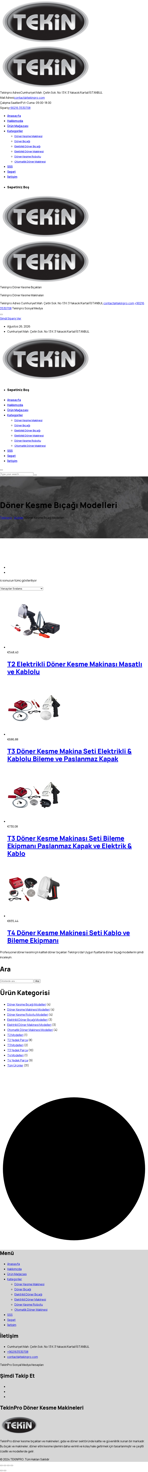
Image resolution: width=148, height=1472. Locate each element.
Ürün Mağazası (17, 126)
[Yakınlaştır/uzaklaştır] (1, 1465)
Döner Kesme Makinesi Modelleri (28, 1010)
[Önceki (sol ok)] (1, 1470)
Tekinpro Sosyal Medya (27, 308)
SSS (10, 167)
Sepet (11, 172)
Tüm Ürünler (15, 1065)
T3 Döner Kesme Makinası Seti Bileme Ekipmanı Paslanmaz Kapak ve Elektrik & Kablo (69, 846)
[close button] (1, 469)
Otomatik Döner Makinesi (30, 161)
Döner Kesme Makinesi (28, 136)
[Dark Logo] (45, 42)
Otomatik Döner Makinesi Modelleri (30, 1030)
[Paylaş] (8, 1465)
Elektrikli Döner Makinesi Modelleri (29, 1025)
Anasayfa (14, 116)
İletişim (12, 177)
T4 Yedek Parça (17, 1060)
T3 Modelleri (15, 1045)
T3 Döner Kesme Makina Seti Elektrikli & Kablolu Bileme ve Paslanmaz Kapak (69, 755)
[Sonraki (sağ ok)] (4, 1470)
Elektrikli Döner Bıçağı (27, 146)
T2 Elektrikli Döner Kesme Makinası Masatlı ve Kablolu (74, 668)
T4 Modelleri (15, 1055)
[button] (1, 314)
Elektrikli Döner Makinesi (29, 151)
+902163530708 (17, 1352)
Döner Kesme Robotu (27, 156)
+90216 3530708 (20, 108)
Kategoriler (15, 131)
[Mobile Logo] (45, 379)
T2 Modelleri (15, 1035)
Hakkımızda (15, 121)
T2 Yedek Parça (17, 1040)
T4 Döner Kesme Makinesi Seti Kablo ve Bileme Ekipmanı (68, 936)
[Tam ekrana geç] (4, 1465)
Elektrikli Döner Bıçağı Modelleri (27, 1020)
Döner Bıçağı (22, 141)
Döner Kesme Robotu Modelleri (27, 1015)
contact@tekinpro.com (29, 98)
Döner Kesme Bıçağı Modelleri (26, 1004)
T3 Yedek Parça (17, 1050)
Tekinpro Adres (10, 303)
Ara (37, 981)
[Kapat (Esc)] (11, 1465)
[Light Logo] (45, 87)
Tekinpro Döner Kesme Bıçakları (21, 287)
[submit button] (35, 475)
